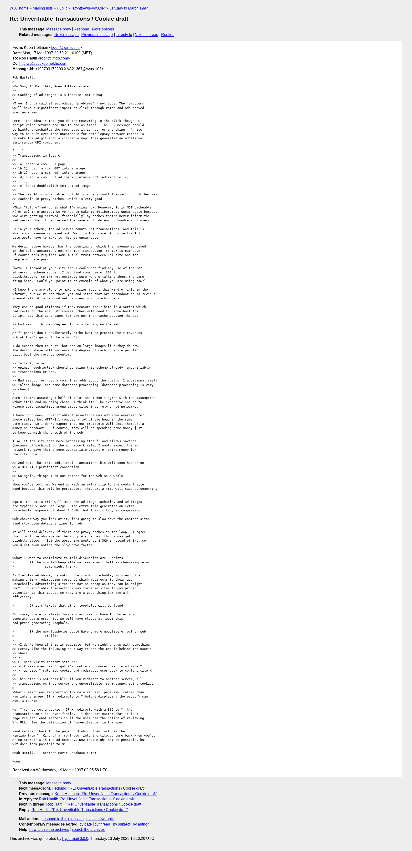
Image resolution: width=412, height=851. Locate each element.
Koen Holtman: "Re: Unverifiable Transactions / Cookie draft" (106, 794)
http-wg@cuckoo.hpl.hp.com (43, 63)
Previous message (97, 35)
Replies (167, 35)
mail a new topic (100, 819)
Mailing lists (43, 8)
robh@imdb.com (54, 58)
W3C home (19, 8)
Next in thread (146, 35)
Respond (81, 29)
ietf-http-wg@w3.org (88, 8)
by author (141, 824)
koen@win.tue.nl (65, 47)
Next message (66, 35)
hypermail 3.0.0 (75, 838)
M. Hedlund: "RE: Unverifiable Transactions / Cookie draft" (96, 788)
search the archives (88, 829)
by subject (121, 824)
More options (103, 29)
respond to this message (63, 819)
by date (85, 824)
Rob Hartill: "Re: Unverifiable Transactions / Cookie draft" (87, 799)
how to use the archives (49, 829)
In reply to (124, 35)
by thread (102, 824)
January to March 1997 (128, 8)
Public (62, 8)
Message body (58, 29)
